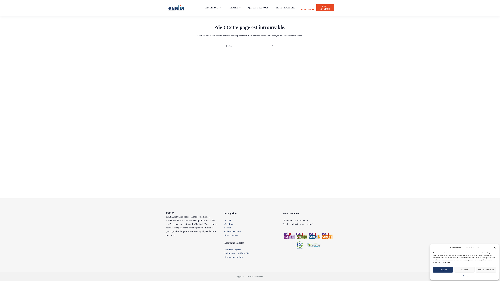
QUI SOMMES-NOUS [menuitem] (258, 8)
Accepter (443, 270)
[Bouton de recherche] (273, 46)
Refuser (464, 270)
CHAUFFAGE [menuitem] (211, 8)
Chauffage (229, 224)
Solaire (227, 227)
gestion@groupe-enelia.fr (301, 224)
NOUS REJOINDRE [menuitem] (285, 8)
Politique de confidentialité (236, 253)
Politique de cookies (463, 276)
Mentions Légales (232, 249)
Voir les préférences (486, 270)
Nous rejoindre (231, 235)
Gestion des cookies (233, 257)
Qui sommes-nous (232, 231)
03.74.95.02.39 (307, 9)
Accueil (228, 220)
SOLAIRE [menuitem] (233, 8)
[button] (494, 247)
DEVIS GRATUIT (325, 7)
